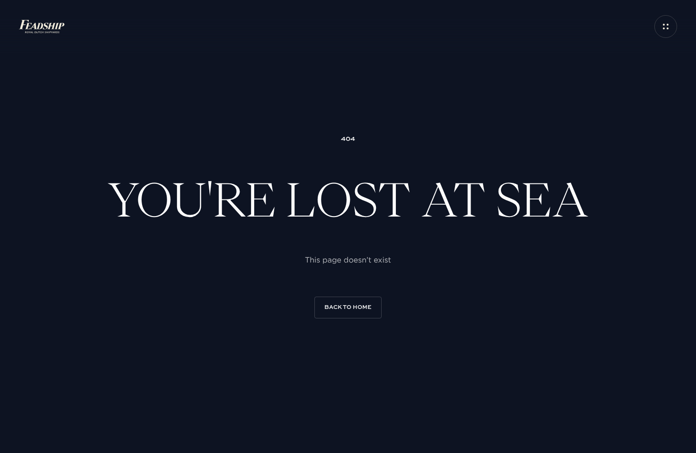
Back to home (348, 307)
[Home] (41, 26)
